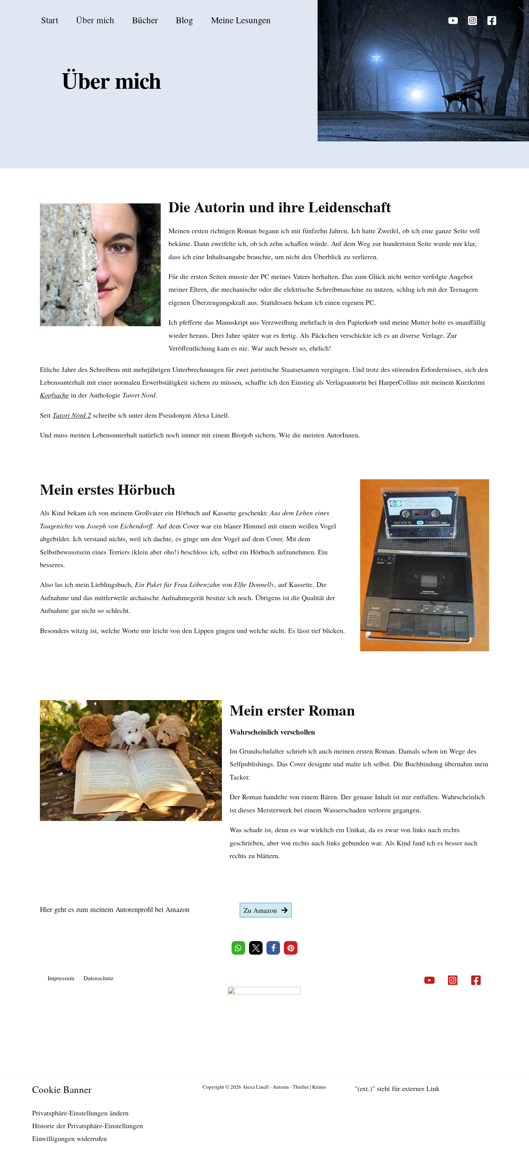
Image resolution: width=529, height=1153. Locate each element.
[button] (238, 948)
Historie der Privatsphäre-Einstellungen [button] (87, 1125)
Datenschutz (98, 978)
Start (49, 20)
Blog (184, 20)
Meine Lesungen (241, 20)
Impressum (61, 978)
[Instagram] (472, 20)
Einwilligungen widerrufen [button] (69, 1138)
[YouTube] (453, 20)
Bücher (145, 20)
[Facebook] (492, 20)
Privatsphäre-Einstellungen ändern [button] (80, 1112)
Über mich (95, 20)
